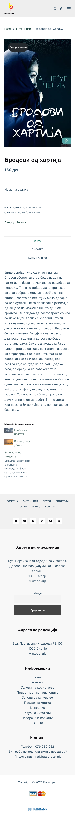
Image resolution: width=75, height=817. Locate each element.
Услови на (29, 687)
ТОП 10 (22, 506)
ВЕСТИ (47, 501)
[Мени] (69, 8)
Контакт (51, 506)
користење (45, 687)
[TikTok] (42, 521)
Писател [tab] (37, 249)
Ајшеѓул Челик (29, 212)
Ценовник (37, 708)
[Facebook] (16, 521)
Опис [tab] (37, 240)
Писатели (62, 501)
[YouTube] (50, 521)
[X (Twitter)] (33, 521)
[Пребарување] (55, 8)
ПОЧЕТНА (12, 501)
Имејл (38, 593)
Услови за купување (37, 697)
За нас (35, 506)
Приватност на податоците (37, 692)
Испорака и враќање (37, 718)
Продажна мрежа (37, 702)
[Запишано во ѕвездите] (20, 464)
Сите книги (32, 207)
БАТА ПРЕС (10, 13)
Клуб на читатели (37, 713)
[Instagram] (25, 521)
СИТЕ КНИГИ (30, 501)
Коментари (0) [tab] (37, 257)
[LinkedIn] (59, 521)
